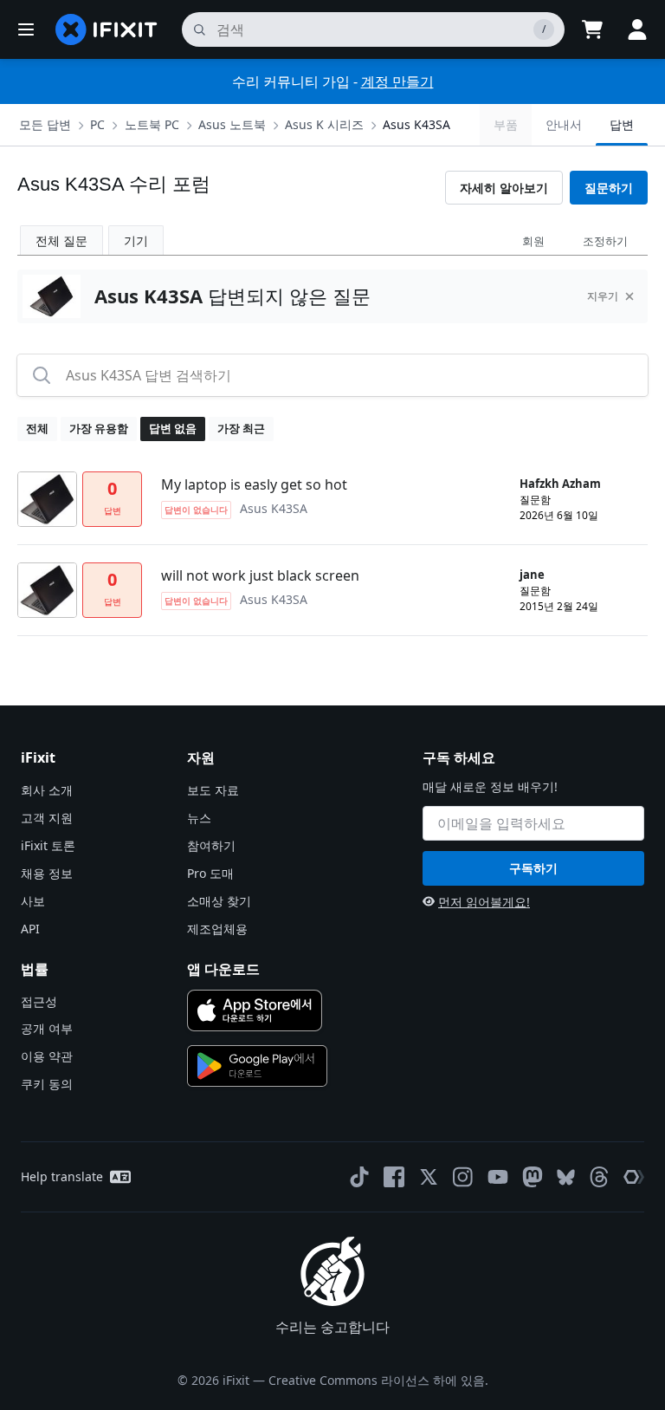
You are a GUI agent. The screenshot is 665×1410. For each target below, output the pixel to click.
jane (532, 574)
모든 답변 (45, 124)
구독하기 (533, 868)
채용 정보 (47, 873)
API (30, 928)
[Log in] (637, 29)
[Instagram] (463, 1176)
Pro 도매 (210, 873)
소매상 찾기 (219, 901)
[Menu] (26, 29)
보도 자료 (213, 790)
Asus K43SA (416, 124)
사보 (33, 901)
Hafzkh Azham (560, 483)
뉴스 (199, 817)
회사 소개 (47, 790)
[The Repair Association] (633, 1176)
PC (97, 124)
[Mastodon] (532, 1176)
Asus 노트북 (232, 124)
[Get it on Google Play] (257, 1066)
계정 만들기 (397, 81)
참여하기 (211, 845)
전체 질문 (61, 240)
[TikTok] (359, 1176)
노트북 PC (152, 124)
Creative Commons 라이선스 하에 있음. (378, 1380)
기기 (136, 240)
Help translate (62, 1176)
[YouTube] (497, 1176)
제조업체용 (217, 928)
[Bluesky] (566, 1177)
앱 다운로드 (223, 968)
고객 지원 (47, 817)
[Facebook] (394, 1176)
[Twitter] (428, 1176)
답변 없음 (173, 428)
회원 (533, 241)
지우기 (602, 296)
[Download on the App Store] (254, 1010)
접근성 (39, 1001)
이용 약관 (47, 1056)
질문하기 (608, 187)
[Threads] (599, 1176)
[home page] (106, 29)
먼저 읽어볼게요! (484, 901)
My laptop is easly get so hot (254, 484)
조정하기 (605, 241)
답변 (622, 124)
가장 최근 (241, 428)
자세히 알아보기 (504, 187)
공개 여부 (47, 1028)
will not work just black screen (260, 575)
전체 (37, 428)
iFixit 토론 (48, 845)
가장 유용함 (98, 428)
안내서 (564, 124)
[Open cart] (592, 29)
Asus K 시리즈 (324, 124)
